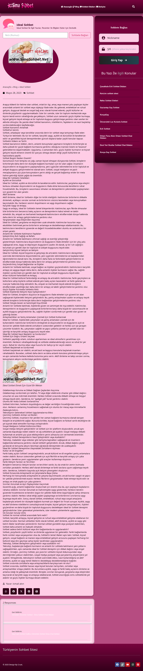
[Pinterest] (138, 664)
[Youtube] (127, 664)
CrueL (20, 664)
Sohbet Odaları (89, 6)
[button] (133, 6)
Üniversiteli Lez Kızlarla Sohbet (113, 122)
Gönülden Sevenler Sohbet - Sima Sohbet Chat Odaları (33, 615)
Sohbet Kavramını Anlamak (15, 127)
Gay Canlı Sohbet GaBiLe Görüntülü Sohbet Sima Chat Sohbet (35, 634)
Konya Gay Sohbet (108, 152)
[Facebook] (117, 664)
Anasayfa (68, 6)
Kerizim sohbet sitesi (109, 93)
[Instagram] (133, 664)
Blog (77, 6)
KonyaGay (104, 115)
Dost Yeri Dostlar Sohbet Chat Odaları (116, 145)
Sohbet (30, 92)
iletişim (102, 6)
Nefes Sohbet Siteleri (109, 101)
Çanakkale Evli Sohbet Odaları (113, 86)
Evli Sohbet (105, 129)
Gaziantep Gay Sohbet (109, 108)
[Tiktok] (122, 664)
